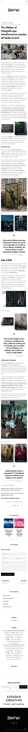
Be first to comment (13, 41)
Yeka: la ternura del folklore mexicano (10, 498)
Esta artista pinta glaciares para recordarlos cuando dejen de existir (8, 533)
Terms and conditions (8, 598)
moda (20, 501)
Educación (5, 604)
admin (20, 41)
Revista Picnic (6, 595)
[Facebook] (10, 620)
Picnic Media (11, 729)
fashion (8, 501)
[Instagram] (17, 620)
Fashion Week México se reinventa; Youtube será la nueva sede (19, 533)
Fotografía (10, 23)
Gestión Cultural (7, 606)
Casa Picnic (5, 601)
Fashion (4, 23)
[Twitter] (13, 620)
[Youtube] (15, 620)
